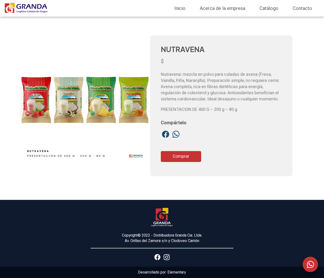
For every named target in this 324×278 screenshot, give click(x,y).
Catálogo (268, 8)
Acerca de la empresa (222, 8)
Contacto (302, 8)
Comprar (181, 156)
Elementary (176, 272)
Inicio (179, 8)
